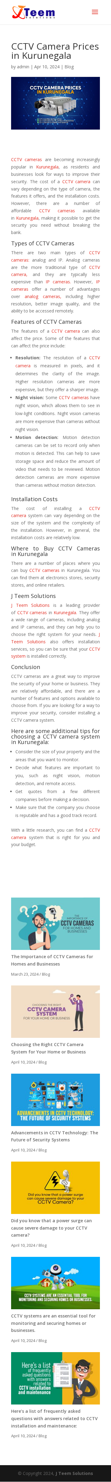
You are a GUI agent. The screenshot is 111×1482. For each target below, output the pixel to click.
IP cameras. (58, 282)
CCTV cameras (26, 159)
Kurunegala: (33, 742)
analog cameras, (43, 296)
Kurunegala (47, 167)
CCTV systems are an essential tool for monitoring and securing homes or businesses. (53, 1323)
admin (23, 67)
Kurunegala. (65, 612)
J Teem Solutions (33, 595)
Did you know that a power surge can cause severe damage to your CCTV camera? (51, 1228)
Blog (69, 67)
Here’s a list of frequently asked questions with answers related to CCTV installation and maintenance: (54, 1418)
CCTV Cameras (62, 321)
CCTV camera (76, 181)
